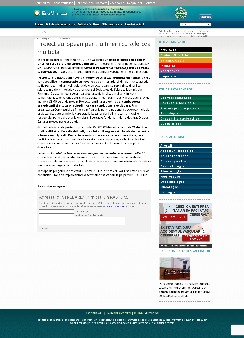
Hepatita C (170, 76)
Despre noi (134, 3)
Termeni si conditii (118, 313)
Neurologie (170, 177)
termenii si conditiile (116, 205)
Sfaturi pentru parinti (180, 108)
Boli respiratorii (174, 161)
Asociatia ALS (134, 24)
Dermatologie (172, 166)
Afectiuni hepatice (177, 151)
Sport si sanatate (175, 98)
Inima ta (101, 3)
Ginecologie (170, 171)
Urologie (168, 192)
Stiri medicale (112, 24)
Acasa (38, 24)
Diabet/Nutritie (63, 3)
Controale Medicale (177, 103)
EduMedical (42, 3)
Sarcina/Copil (85, 3)
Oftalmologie (172, 182)
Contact (150, 3)
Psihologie (169, 113)
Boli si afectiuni (88, 24)
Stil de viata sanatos (60, 24)
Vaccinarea (117, 3)
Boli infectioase (174, 156)
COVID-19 (168, 50)
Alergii (166, 145)
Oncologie (169, 187)
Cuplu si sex (170, 124)
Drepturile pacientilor (180, 118)
